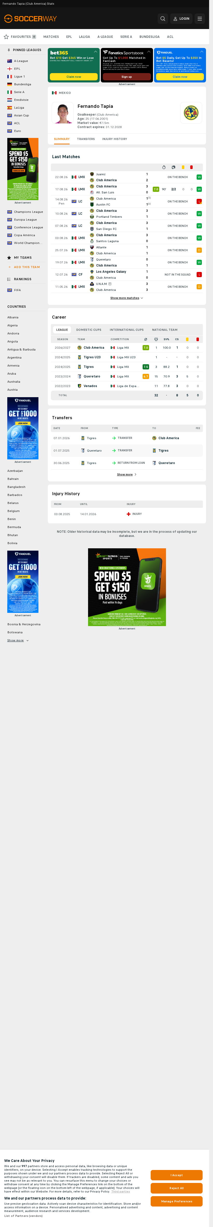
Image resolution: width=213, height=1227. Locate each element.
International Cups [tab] (127, 330)
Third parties (120, 1191)
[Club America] (191, 115)
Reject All (176, 1188)
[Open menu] (200, 18)
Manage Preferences (176, 1201)
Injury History (114, 139)
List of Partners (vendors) (23, 1216)
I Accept (176, 1175)
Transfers (86, 139)
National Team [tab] (164, 330)
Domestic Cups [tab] (88, 330)
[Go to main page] (40, 19)
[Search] (163, 18)
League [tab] (62, 330)
